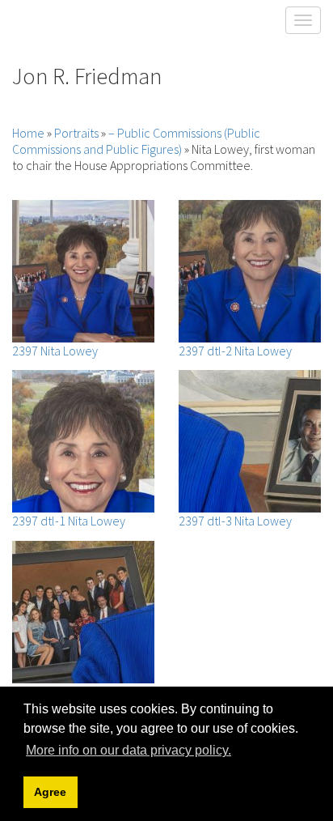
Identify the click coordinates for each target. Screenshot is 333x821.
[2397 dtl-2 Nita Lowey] (250, 271)
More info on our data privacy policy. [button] (128, 750)
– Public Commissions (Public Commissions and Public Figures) (136, 141)
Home (28, 133)
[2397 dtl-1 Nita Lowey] (83, 441)
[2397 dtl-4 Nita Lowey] (83, 612)
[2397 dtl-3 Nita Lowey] (250, 441)
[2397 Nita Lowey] (83, 271)
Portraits (76, 133)
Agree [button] (50, 791)
